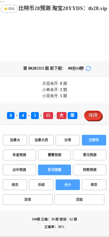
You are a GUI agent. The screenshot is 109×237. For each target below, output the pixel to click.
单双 (94, 185)
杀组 (41, 185)
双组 (79, 200)
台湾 (67, 140)
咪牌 (93, 115)
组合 (15, 185)
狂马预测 (54, 170)
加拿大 (15, 140)
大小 (67, 185)
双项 (27, 200)
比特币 (94, 140)
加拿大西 (41, 140)
